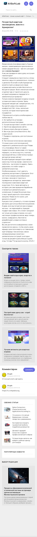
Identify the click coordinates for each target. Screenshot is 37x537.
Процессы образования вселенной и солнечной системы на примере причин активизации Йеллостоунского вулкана (18, 491)
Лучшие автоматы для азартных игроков (16, 350)
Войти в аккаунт (26, 4)
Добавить (29, 370)
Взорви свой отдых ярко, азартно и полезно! (18, 276)
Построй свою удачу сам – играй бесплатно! (17, 313)
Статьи (28, 16)
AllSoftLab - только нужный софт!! (13, 16)
